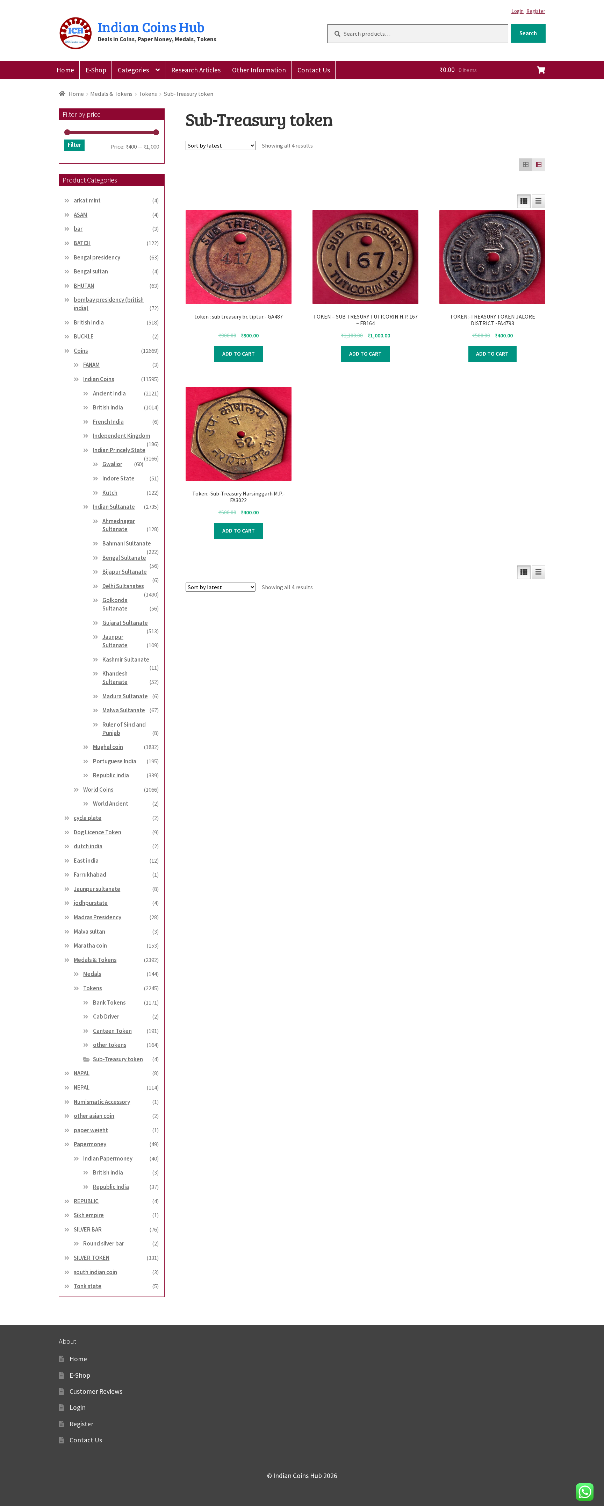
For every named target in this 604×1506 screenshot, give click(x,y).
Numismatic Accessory (102, 1102)
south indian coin (95, 1272)
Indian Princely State (119, 450)
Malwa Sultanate (123, 710)
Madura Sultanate (125, 696)
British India (89, 322)
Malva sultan (89, 931)
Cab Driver (106, 1016)
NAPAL (81, 1073)
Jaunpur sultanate (97, 889)
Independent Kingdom (121, 436)
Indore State (118, 478)
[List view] (538, 165)
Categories (133, 70)
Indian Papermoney (107, 1158)
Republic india (111, 775)
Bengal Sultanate (124, 558)
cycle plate (87, 818)
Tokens (148, 94)
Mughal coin (108, 747)
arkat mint (87, 200)
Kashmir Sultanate (125, 659)
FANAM (91, 365)
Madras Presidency (97, 917)
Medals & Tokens (111, 94)
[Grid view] (525, 165)
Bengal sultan (91, 271)
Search (528, 33)
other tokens (109, 1045)
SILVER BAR (88, 1229)
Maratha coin (90, 945)
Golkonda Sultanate (115, 604)
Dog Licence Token (97, 832)
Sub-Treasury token (118, 1059)
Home (65, 70)
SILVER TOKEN (91, 1258)
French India (108, 422)
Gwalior (112, 464)
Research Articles (196, 70)
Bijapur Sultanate (124, 572)
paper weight (91, 1130)
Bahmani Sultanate (126, 543)
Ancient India (109, 393)
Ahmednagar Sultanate (118, 525)
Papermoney (90, 1144)
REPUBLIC (86, 1201)
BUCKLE (84, 336)
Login (517, 11)
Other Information (259, 70)
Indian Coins (98, 379)
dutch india (88, 846)
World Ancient (110, 803)
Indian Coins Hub (151, 26)
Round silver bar (103, 1243)
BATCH (82, 243)
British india (108, 1172)
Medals (92, 974)
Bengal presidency (97, 257)
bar (78, 229)
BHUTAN (84, 286)
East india (86, 860)
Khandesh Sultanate (115, 678)
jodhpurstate (91, 903)
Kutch (109, 493)
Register (535, 11)
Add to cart (238, 353)
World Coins (98, 789)
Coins (81, 351)
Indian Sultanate (114, 507)
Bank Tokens (109, 1002)
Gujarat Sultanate (125, 623)
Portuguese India (114, 761)
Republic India (111, 1187)
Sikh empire (89, 1215)
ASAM (80, 215)
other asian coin (94, 1116)
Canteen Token (112, 1031)
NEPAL (81, 1087)
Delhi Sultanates (123, 586)
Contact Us (313, 70)
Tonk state (87, 1286)
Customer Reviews (96, 1391)
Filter (74, 145)
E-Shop (96, 70)
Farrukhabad (90, 874)
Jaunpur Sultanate (115, 641)
